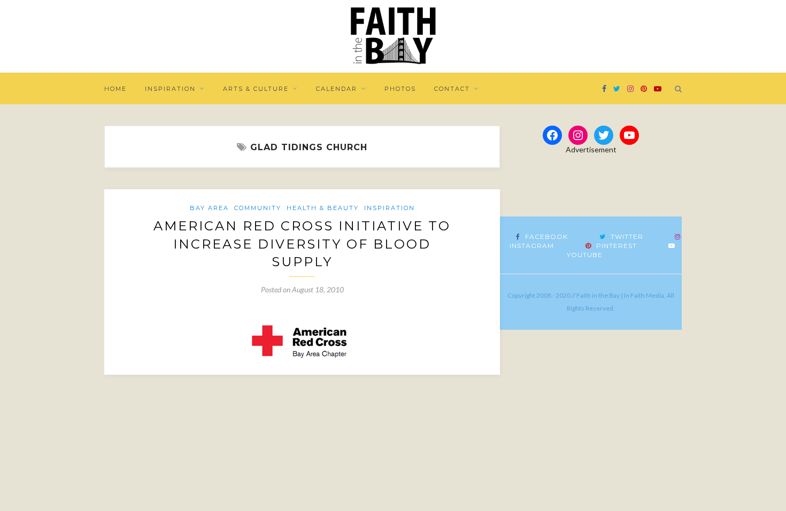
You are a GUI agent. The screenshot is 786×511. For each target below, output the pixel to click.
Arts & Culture (256, 88)
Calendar (336, 88)
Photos (400, 88)
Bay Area (209, 208)
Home (115, 88)
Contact (452, 88)
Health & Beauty (323, 208)
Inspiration (170, 88)
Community (257, 208)
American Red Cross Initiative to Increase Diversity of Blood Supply (302, 243)
